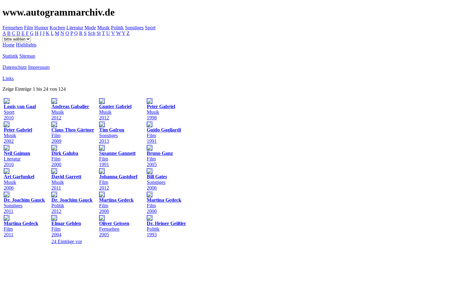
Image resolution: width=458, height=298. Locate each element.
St (99, 33)
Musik (103, 27)
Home (8, 44)
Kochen (57, 27)
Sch (91, 33)
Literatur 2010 (17, 159)
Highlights (26, 44)
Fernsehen (12, 27)
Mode (90, 27)
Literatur (74, 27)
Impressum (39, 67)
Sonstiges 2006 (157, 182)
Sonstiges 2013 (111, 135)
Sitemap (27, 56)
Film (28, 27)
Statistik (10, 56)
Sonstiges (134, 27)
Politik (117, 27)
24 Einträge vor (66, 241)
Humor (41, 27)
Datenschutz (14, 67)
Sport (150, 27)
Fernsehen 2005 (114, 229)
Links (8, 78)
